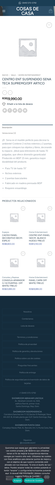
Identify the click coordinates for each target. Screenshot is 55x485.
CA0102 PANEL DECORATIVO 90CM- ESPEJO (12, 238)
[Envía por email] (20, 110)
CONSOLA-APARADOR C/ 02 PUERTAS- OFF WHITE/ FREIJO (13, 283)
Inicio (5, 75)
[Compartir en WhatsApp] (4, 110)
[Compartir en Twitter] (15, 110)
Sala (13, 75)
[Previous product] (10, 92)
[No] (51, 465)
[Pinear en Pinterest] (25, 110)
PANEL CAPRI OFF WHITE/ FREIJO (38, 281)
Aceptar (17, 480)
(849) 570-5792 (29, 3)
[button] (4, 10)
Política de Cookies (34, 480)
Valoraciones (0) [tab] (9, 133)
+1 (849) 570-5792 (27, 393)
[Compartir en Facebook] (9, 110)
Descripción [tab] (7, 127)
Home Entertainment (29, 75)
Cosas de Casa (27, 11)
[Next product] (4, 92)
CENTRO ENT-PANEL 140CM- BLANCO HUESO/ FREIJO (39, 238)
